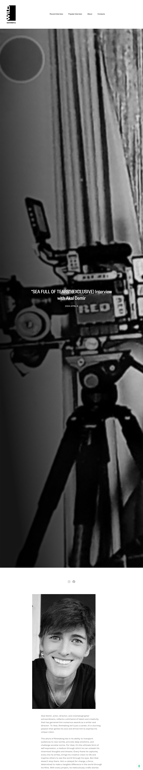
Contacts (101, 14)
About (89, 14)
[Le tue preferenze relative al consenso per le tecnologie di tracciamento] (139, 766)
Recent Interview (56, 14)
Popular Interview (75, 14)
